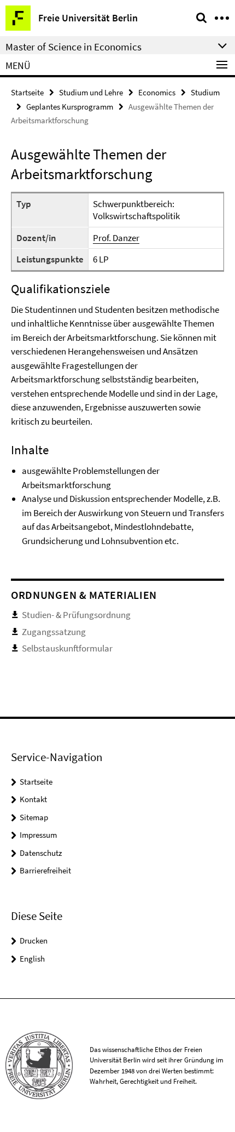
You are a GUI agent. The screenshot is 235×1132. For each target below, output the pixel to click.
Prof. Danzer (116, 238)
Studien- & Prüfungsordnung (76, 615)
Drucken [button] (34, 940)
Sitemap (34, 817)
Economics (156, 92)
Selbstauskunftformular (67, 648)
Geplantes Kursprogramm (69, 106)
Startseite (27, 92)
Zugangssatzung (54, 632)
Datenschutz (41, 853)
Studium (205, 92)
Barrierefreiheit (45, 870)
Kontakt (33, 799)
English (32, 958)
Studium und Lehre (91, 92)
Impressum (38, 835)
